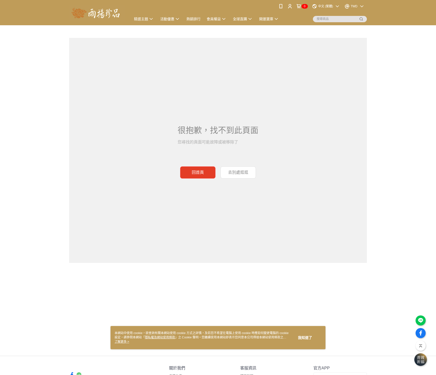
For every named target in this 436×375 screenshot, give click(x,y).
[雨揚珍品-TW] (97, 13)
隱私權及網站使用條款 (160, 337)
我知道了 (305, 338)
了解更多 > (122, 341)
